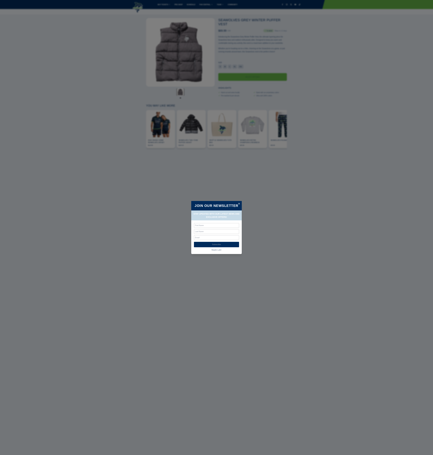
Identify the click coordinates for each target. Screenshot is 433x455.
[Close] (239, 203)
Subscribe (216, 244)
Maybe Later (216, 250)
